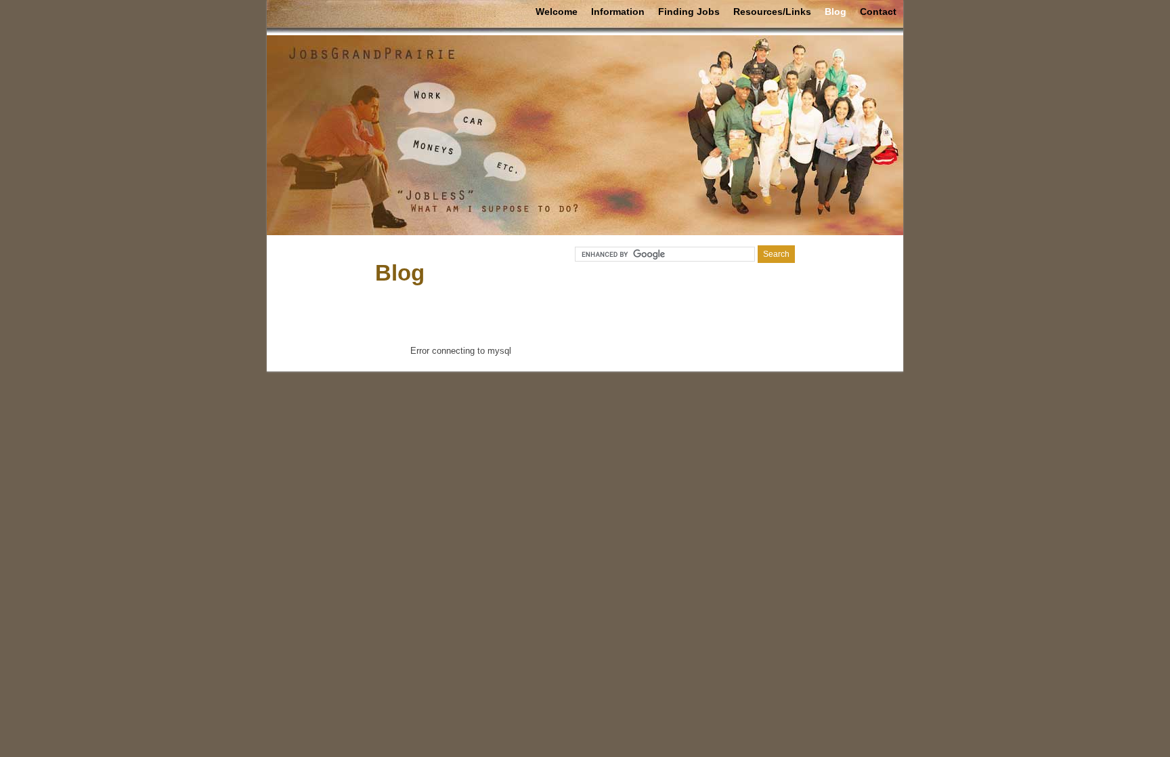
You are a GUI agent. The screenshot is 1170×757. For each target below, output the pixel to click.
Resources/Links (772, 11)
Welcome (557, 11)
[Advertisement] (585, 310)
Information (618, 11)
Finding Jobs (689, 11)
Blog (835, 11)
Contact (878, 11)
